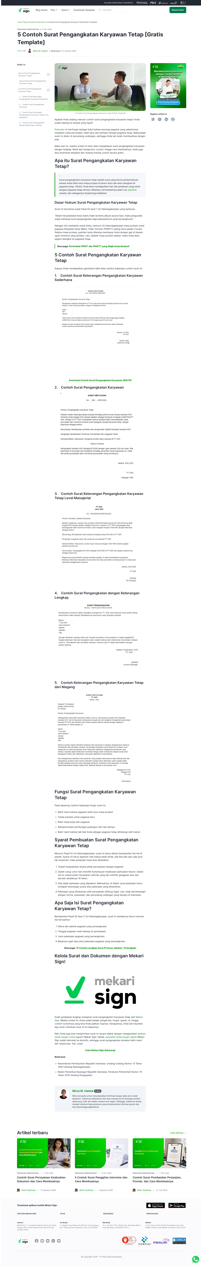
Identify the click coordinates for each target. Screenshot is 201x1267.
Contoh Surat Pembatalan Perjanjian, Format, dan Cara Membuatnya (157, 1179)
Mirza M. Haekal (40, 51)
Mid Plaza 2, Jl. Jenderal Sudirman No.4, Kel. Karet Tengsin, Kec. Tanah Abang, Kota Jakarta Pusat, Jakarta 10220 (36, 1227)
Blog (25, 22)
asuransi (132, 189)
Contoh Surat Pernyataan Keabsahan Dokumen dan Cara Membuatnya (41, 1179)
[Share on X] (159, 119)
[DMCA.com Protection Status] (179, 1240)
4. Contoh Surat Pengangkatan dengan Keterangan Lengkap (31, 124)
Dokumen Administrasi (36, 22)
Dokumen (60, 129)
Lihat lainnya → (178, 1132)
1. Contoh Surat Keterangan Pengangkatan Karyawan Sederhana (33, 98)
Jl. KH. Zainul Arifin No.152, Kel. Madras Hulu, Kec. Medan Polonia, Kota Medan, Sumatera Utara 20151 (166, 1226)
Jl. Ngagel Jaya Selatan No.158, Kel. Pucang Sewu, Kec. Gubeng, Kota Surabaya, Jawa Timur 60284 (79, 1226)
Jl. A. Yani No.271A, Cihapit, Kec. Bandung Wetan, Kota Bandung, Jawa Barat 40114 (122, 1226)
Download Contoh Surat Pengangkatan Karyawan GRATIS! (100, 380)
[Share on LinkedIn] (166, 119)
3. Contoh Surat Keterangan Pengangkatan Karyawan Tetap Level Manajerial (33, 114)
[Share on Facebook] (173, 119)
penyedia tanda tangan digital (121, 1037)
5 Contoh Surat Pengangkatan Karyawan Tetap (30, 90)
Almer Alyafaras (28, 1190)
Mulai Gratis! (178, 10)
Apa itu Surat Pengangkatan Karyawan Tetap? (29, 74)
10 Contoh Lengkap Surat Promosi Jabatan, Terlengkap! (106, 948)
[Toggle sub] (48, 74)
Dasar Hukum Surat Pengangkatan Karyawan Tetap (32, 82)
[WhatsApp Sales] (195, 1259)
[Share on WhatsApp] (153, 119)
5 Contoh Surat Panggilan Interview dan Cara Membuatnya (101, 1179)
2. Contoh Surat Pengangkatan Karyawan (31, 105)
